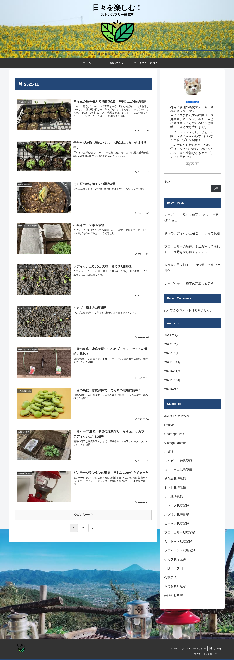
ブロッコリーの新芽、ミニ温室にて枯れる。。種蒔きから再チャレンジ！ (192, 249)
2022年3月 (171, 335)
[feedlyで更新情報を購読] (192, 164)
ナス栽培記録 (173, 496)
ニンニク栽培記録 (176, 505)
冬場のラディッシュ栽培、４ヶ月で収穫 (192, 233)
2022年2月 (171, 344)
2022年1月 (171, 353)
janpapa (192, 101)
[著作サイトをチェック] (188, 164)
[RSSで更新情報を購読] (197, 164)
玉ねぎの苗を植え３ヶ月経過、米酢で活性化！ (192, 267)
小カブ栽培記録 (175, 559)
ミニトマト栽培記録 (178, 541)
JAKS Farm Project (177, 416)
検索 (167, 182)
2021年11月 (172, 371)
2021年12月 (172, 362)
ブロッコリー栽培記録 (179, 532)
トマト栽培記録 (175, 487)
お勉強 (169, 452)
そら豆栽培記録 (175, 479)
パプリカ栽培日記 (176, 514)
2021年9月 (171, 389)
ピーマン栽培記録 (176, 523)
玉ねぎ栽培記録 (175, 586)
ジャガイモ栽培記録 (178, 461)
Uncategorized (174, 434)
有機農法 (170, 577)
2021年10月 (172, 380)
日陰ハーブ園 (173, 568)
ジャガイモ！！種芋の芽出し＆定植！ (190, 283)
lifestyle (169, 425)
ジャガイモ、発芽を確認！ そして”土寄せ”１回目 (191, 217)
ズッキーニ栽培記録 (178, 470)
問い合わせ (215, 648)
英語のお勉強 (173, 595)
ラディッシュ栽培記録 (179, 550)
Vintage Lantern (175, 443)
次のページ (83, 514)
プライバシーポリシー (194, 648)
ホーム (174, 648)
